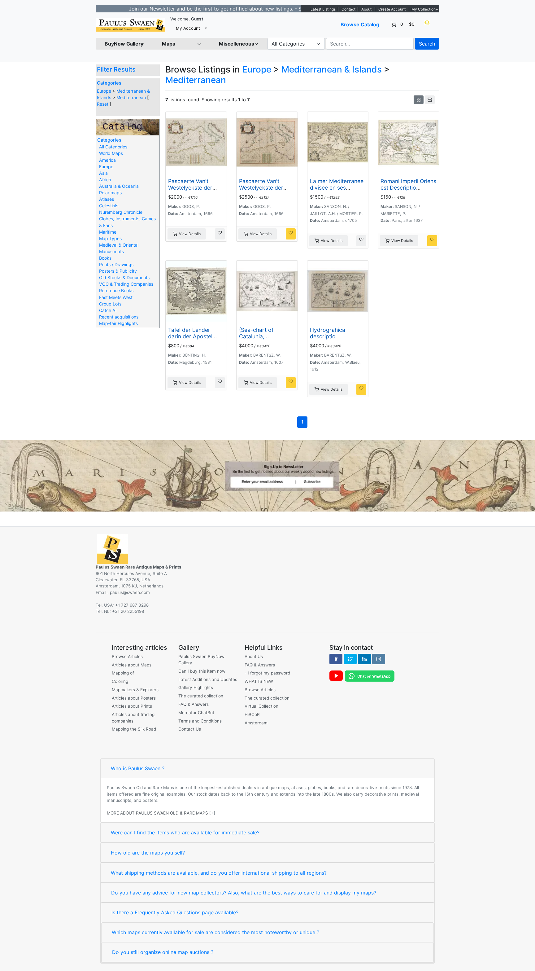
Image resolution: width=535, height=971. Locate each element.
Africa (105, 179)
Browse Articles (127, 656)
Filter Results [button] (117, 69)
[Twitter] (350, 659)
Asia (103, 173)
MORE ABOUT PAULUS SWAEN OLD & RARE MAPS (157, 813)
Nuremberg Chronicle (120, 212)
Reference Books (116, 290)
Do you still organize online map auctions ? (162, 952)
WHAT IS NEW (259, 681)
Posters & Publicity (118, 271)
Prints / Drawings (116, 264)
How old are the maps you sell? (148, 853)
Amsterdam (256, 722)
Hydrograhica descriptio (327, 333)
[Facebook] (335, 659)
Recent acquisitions (118, 316)
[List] (430, 99)
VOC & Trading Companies (126, 284)
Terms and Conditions (200, 720)
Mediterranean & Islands (331, 69)
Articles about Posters (134, 698)
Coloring (120, 681)
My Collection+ (424, 9)
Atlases (106, 199)
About (366, 9)
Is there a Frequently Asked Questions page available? (174, 912)
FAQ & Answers (193, 704)
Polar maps (110, 192)
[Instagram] (378, 659)
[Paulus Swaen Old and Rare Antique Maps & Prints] (130, 24)
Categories (109, 83)
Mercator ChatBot (196, 712)
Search (427, 44)
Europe (104, 91)
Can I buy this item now (201, 671)
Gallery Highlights (195, 687)
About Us (254, 656)
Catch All (108, 310)
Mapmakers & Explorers (135, 689)
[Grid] (419, 99)
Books (105, 258)
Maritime (107, 232)
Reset (102, 104)
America (107, 160)
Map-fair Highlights (118, 323)
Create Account (392, 9)
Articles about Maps (131, 664)
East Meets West (116, 297)
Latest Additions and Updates (207, 679)
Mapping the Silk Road (134, 729)
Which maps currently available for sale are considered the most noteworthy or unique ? (215, 932)
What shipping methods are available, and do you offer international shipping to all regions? (219, 873)
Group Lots (110, 303)
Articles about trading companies (133, 717)
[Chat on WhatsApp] (369, 675)
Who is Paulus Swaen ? (137, 768)
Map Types (110, 238)
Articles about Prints (132, 706)
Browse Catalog (360, 24)
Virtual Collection (261, 706)
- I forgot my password (267, 672)
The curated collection (200, 695)
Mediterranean (131, 97)
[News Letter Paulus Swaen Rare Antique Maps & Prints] (267, 475)
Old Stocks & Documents (124, 277)
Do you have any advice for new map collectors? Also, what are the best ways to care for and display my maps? (243, 893)
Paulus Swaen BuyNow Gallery (201, 659)
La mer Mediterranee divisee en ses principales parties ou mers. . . (337, 191)
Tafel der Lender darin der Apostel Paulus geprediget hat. (191, 340)
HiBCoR (252, 714)
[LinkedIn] (364, 659)
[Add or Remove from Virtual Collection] (220, 233)
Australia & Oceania (119, 186)
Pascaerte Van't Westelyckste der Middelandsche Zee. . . (195, 191)
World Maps (111, 153)
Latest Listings (323, 9)
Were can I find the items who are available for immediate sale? (185, 832)
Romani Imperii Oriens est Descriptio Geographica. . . (408, 187)
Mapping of (123, 672)
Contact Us (189, 729)
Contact (348, 9)
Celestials (108, 205)
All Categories (113, 146)
